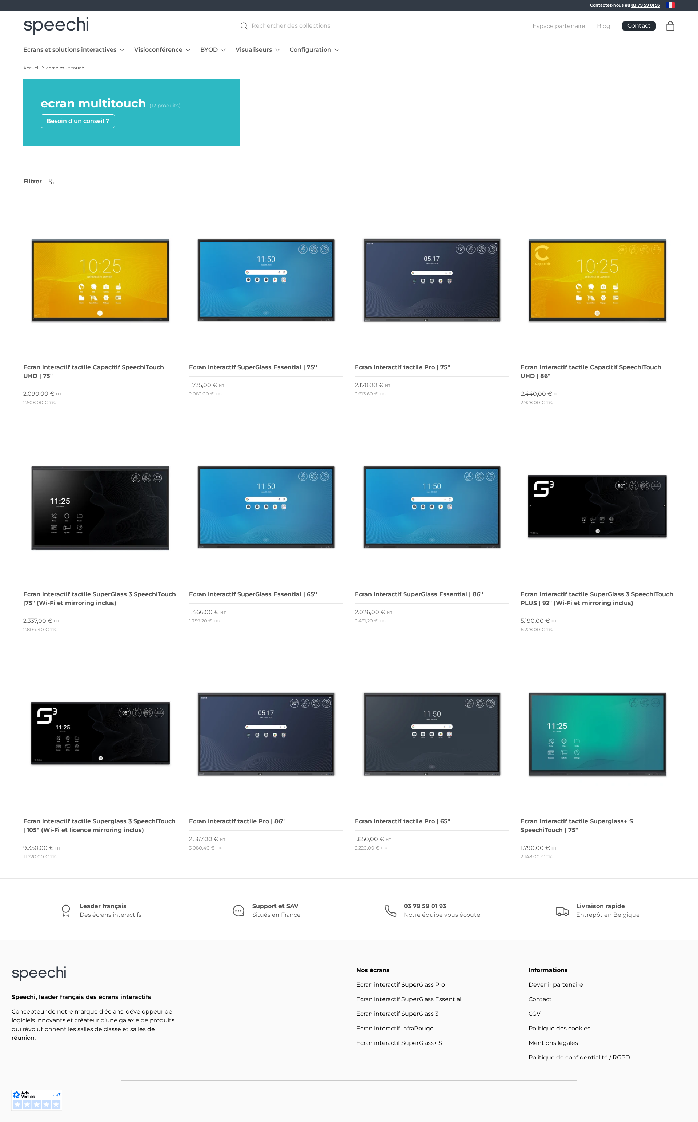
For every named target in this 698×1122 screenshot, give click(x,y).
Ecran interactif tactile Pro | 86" (237, 821)
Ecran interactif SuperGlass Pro (400, 984)
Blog (603, 25)
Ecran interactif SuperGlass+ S (399, 1042)
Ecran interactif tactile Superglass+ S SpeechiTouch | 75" (577, 825)
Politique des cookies (559, 1028)
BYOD (209, 49)
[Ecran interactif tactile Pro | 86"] (266, 734)
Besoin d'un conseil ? (78, 121)
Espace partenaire (559, 25)
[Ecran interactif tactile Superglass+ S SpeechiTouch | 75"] (598, 734)
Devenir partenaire (556, 984)
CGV (535, 1013)
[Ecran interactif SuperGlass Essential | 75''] (266, 280)
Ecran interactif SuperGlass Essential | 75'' (253, 367)
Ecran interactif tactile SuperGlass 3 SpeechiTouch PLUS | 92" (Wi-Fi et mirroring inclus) (597, 598)
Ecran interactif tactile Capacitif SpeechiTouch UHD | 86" (591, 371)
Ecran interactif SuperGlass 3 (397, 1013)
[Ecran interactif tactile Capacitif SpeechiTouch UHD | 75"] (100, 280)
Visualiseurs (254, 49)
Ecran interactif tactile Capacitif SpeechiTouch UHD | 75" (93, 371)
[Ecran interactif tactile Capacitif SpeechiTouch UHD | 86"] (598, 280)
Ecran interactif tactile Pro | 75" (402, 367)
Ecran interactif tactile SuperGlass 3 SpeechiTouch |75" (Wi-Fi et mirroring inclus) (99, 598)
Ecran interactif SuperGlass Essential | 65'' (253, 594)
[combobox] (374, 25)
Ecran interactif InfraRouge (395, 1028)
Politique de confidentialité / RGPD (579, 1057)
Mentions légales (553, 1042)
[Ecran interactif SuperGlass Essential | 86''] (432, 507)
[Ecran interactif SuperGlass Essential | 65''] (266, 507)
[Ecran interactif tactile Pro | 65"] (432, 734)
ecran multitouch (65, 68)
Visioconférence (158, 49)
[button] (670, 26)
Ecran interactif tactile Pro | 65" (402, 821)
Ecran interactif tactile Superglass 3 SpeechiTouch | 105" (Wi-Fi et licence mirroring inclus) (99, 825)
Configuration (310, 49)
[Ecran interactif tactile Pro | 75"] (432, 280)
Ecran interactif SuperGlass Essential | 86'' (419, 594)
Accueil (31, 68)
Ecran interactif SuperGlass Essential (408, 999)
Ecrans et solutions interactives (69, 49)
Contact (540, 999)
